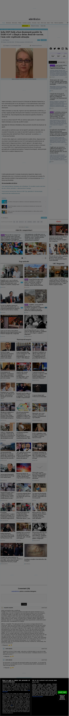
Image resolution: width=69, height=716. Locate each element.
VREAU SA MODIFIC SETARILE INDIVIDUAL (62, 697)
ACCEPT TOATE (62, 692)
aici (11, 705)
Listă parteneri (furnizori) (37, 696)
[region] (34, 697)
